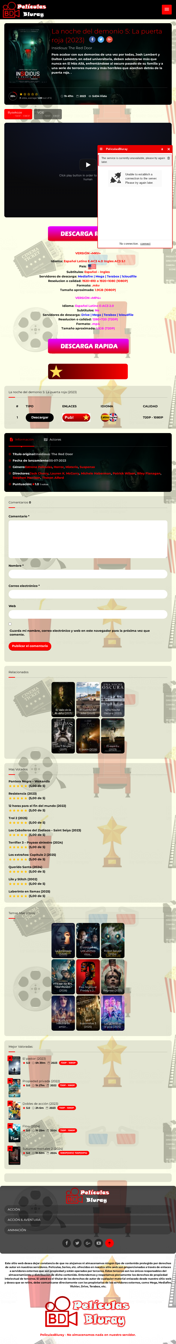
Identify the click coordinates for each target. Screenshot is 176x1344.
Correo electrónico (24, 586)
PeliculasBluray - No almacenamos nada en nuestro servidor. (88, 1335)
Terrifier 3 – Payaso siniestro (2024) (36, 842)
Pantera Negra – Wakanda (29, 781)
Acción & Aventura (24, 1220)
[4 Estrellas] (33, 94)
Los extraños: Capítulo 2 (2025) (32, 855)
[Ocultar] (169, 149)
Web (12, 606)
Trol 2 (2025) (18, 818)
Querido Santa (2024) (25, 867)
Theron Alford (53, 478)
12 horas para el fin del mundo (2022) (37, 806)
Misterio (71, 467)
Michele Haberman (96, 473)
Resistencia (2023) (23, 793)
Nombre (16, 566)
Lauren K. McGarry (64, 473)
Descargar (39, 417)
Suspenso (87, 467)
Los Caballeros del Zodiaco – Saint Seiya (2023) (45, 830)
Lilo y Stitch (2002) (23, 879)
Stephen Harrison (26, 478)
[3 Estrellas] (29, 94)
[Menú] (101, 149)
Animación (17, 1230)
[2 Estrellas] (25, 94)
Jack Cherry (39, 473)
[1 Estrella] (21, 94)
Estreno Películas (38, 467)
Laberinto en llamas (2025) (29, 891)
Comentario (19, 516)
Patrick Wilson (124, 473)
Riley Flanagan (149, 473)
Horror (59, 467)
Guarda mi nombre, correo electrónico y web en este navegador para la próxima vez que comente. (80, 632)
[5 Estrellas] (37, 94)
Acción (14, 1209)
